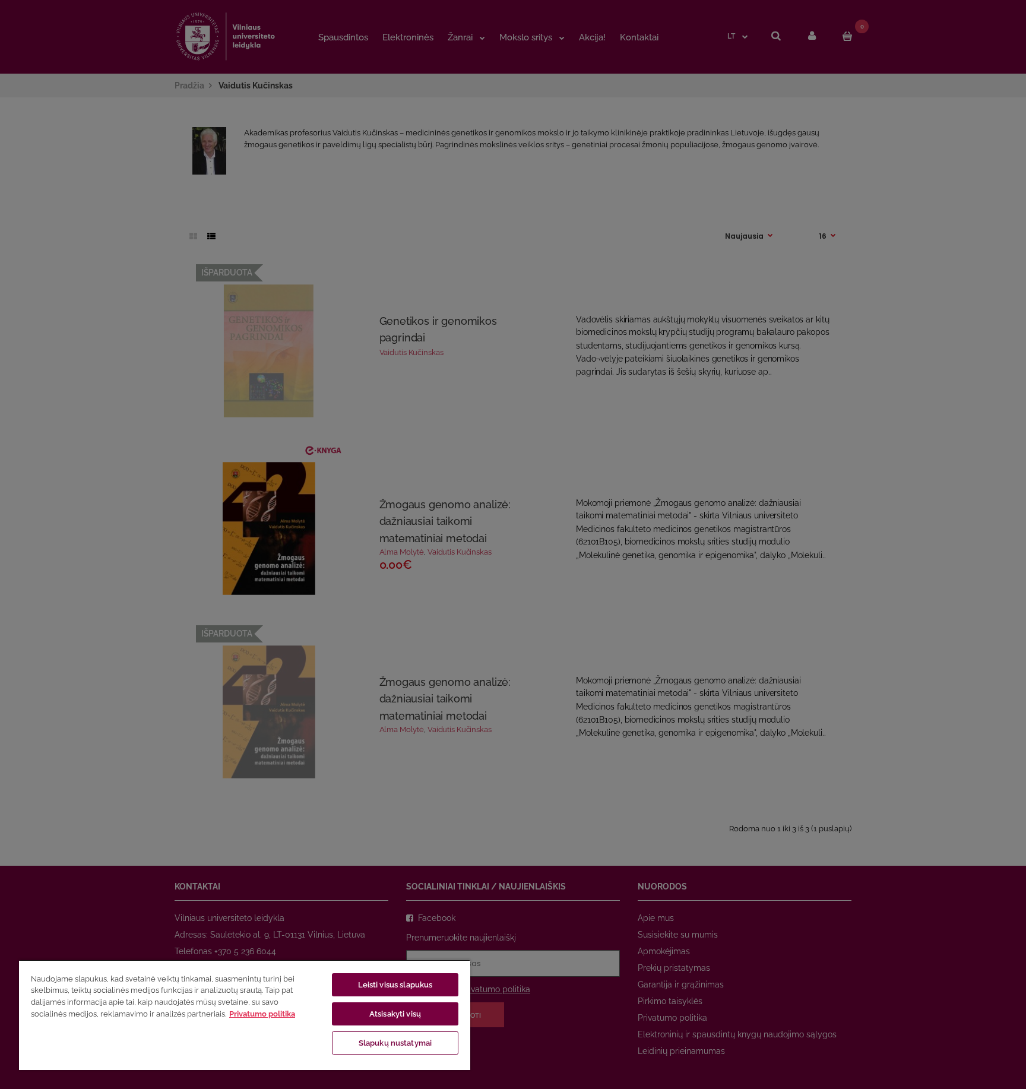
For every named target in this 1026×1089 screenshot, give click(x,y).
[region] (244, 1015)
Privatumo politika (262, 1013)
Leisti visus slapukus (395, 984)
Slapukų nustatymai (395, 1043)
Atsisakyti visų (395, 1013)
